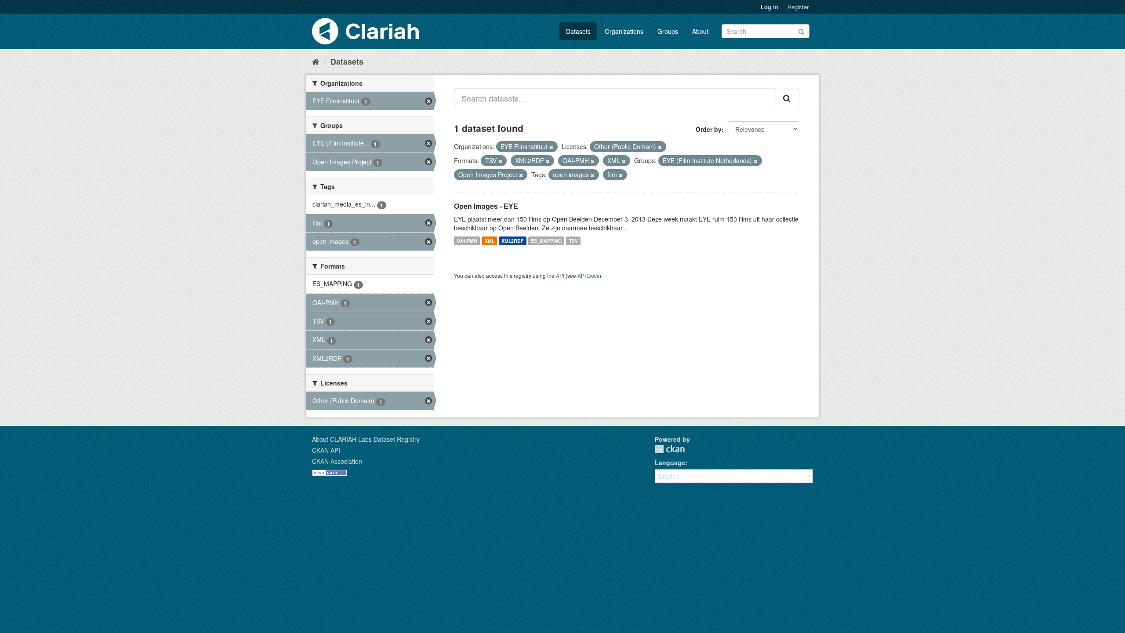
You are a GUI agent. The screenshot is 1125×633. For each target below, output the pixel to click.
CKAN (670, 449)
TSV (573, 240)
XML (489, 240)
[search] (787, 98)
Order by (709, 129)
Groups (667, 31)
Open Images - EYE (486, 206)
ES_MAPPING (546, 240)
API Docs (588, 275)
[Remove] (551, 146)
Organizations (624, 31)
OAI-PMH (467, 240)
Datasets (578, 31)
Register (798, 7)
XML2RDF (512, 240)
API (560, 275)
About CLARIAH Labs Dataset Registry (366, 439)
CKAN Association (337, 461)
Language (670, 462)
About (700, 31)
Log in (769, 7)
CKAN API (326, 450)
